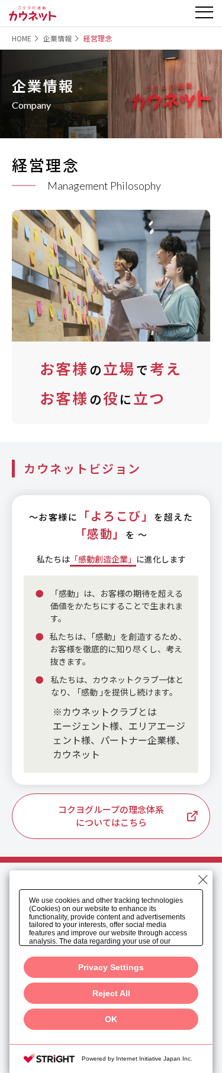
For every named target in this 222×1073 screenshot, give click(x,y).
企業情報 (57, 38)
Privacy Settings (111, 967)
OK (111, 1019)
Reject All (111, 993)
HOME (21, 38)
